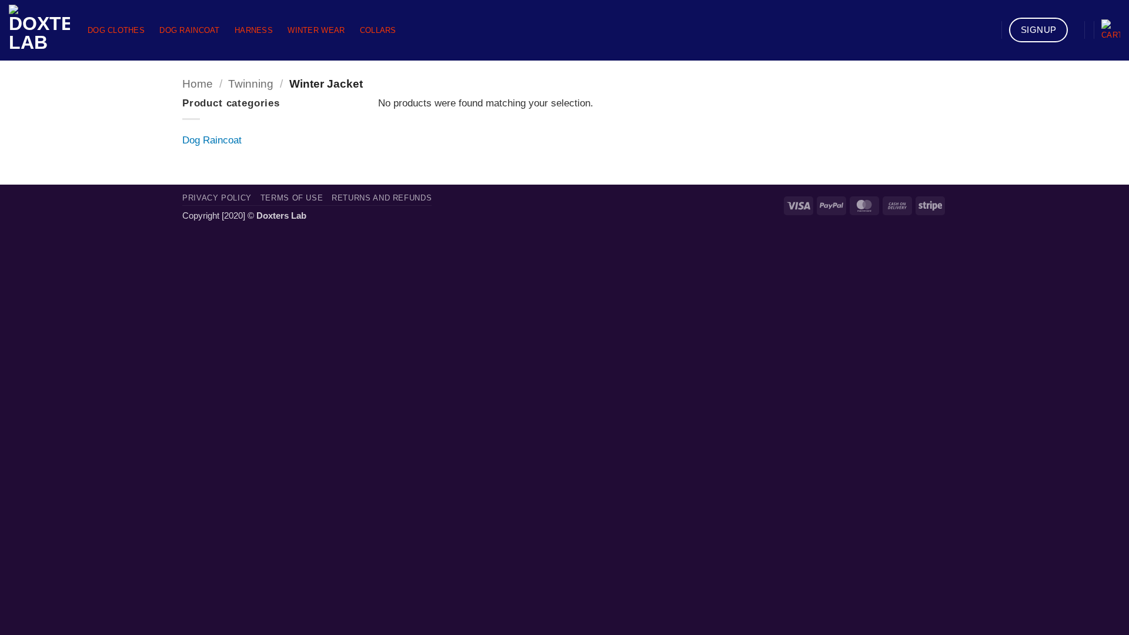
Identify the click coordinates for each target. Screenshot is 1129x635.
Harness (254, 30)
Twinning (250, 84)
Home (197, 84)
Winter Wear (316, 30)
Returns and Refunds (382, 197)
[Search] (989, 30)
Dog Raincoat (189, 30)
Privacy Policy (217, 197)
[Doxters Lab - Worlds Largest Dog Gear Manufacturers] (39, 30)
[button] (1110, 30)
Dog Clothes (116, 30)
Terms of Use (291, 197)
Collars (378, 30)
